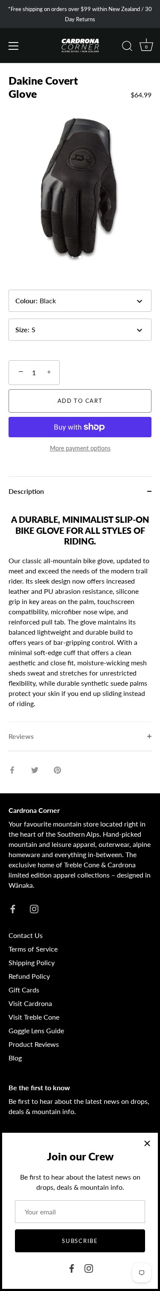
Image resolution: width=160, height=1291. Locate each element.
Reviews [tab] (21, 736)
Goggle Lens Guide (36, 1030)
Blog (15, 1058)
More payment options (80, 448)
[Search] (127, 47)
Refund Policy (29, 976)
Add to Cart (80, 400)
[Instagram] (88, 1267)
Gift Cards (24, 990)
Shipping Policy (32, 962)
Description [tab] (26, 491)
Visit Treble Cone (34, 1017)
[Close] (147, 1143)
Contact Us (26, 935)
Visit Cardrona (30, 1003)
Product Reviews (34, 1044)
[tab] (80, 614)
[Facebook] (71, 1267)
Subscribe (80, 1240)
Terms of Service (33, 949)
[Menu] (13, 46)
